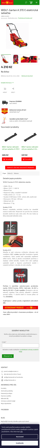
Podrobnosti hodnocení (25, 18)
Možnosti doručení (27, 76)
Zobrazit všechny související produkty (20, 167)
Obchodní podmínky (7, 391)
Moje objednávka (6, 404)
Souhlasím (20, 443)
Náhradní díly (5, 399)
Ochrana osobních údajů (8, 401)
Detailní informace (6, 83)
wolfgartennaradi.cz (10, 380)
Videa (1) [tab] (10, 173)
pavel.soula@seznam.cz (11, 371)
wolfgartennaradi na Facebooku (13, 377)
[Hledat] (26, 2)
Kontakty (3, 388)
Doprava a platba (6, 396)
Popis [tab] (4, 173)
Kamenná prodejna (6, 393)
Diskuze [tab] (16, 173)
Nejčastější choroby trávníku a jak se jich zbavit (15, 421)
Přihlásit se (8, 356)
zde (21, 432)
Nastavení (19, 437)
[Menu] (37, 2)
